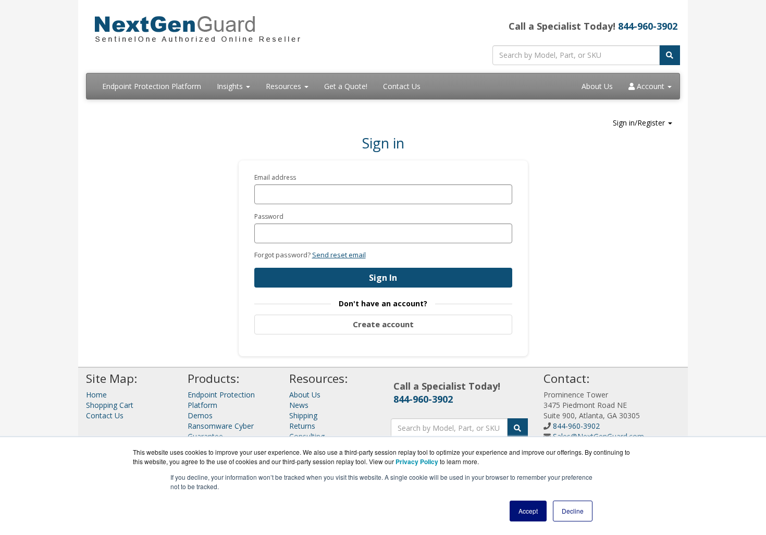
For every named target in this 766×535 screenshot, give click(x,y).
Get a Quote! (345, 86)
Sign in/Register (640, 123)
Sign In (383, 277)
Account (650, 86)
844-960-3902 (647, 26)
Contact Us (402, 86)
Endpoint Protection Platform (151, 86)
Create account (383, 324)
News (298, 405)
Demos (200, 415)
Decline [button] (573, 510)
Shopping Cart (109, 405)
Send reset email (339, 254)
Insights (231, 86)
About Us (597, 86)
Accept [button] (528, 510)
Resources (284, 86)
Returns (302, 426)
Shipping (303, 415)
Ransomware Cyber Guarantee (221, 431)
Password (268, 216)
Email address (275, 177)
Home (96, 395)
